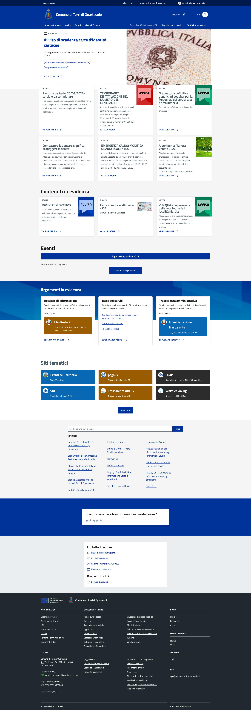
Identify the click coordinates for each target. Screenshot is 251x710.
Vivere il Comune (92, 25)
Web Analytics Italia (136, 688)
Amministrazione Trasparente (153, 3)
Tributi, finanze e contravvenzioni (142, 633)
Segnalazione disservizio (172, 25)
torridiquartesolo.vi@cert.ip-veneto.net (61, 675)
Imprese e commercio (136, 621)
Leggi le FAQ (89, 659)
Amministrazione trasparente (140, 659)
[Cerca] (205, 14)
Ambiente (88, 621)
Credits (61, 706)
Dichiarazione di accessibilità (139, 676)
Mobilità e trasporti (135, 625)
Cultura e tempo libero (94, 641)
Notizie (173, 616)
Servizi (78, 25)
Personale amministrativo (52, 637)
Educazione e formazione (95, 646)
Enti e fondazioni (48, 629)
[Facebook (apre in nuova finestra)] (182, 14)
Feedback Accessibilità (137, 680)
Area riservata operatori (181, 706)
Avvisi (173, 625)
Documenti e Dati (48, 641)
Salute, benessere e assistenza (140, 629)
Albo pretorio (128, 3)
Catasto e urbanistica (93, 637)
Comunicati (175, 621)
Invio (178, 428)
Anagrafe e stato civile (94, 625)
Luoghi (173, 640)
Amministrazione (53, 25)
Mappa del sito (47, 706)
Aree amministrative (50, 621)
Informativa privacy (135, 667)
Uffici (43, 625)
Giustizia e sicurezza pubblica (140, 616)
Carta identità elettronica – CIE (143, 25)
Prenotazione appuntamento (96, 663)
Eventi (173, 644)
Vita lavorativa (133, 641)
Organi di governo (49, 616)
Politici (44, 633)
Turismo (130, 637)
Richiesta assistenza (93, 671)
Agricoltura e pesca (92, 616)
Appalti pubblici (91, 629)
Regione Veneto (49, 3)
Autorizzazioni (90, 633)
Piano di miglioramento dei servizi (142, 684)
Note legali (132, 671)
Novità (68, 25)
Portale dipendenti (135, 663)
